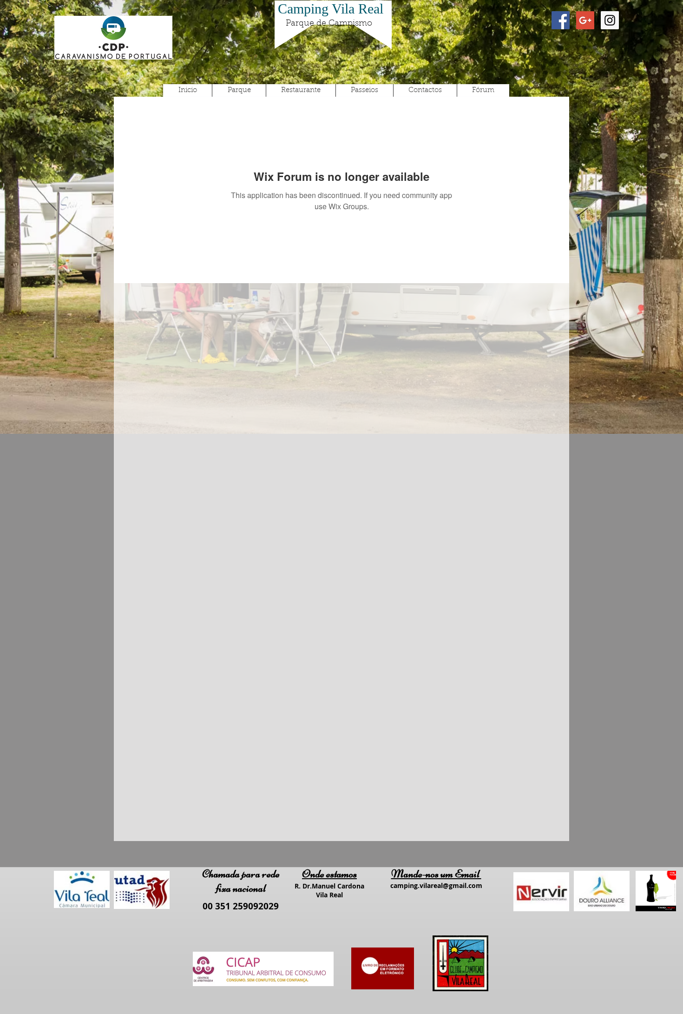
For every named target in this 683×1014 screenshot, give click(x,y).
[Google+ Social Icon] (585, 20)
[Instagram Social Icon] (610, 20)
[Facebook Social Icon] (561, 20)
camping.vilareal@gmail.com (436, 885)
